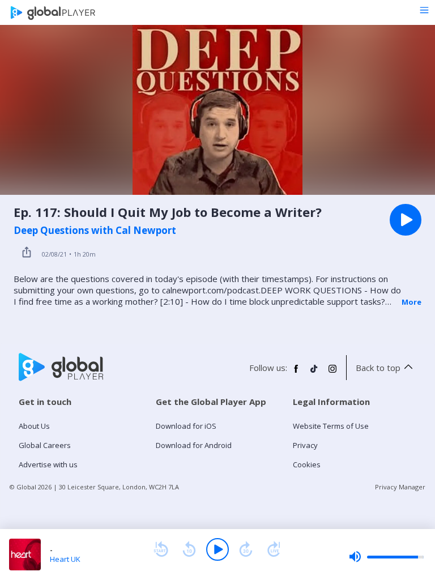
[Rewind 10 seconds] (189, 549)
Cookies (307, 464)
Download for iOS (186, 426)
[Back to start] (161, 549)
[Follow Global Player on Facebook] (296, 373)
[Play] (217, 549)
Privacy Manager (400, 487)
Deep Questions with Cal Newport (95, 230)
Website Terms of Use (331, 426)
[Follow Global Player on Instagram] (332, 373)
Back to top (378, 367)
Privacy (305, 445)
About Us (34, 426)
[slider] (386, 557)
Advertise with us (48, 464)
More (411, 302)
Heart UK (65, 559)
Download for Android (194, 445)
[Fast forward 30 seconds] (245, 549)
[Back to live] (274, 549)
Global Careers (45, 445)
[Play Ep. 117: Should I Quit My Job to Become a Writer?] (405, 220)
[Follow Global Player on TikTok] (314, 373)
